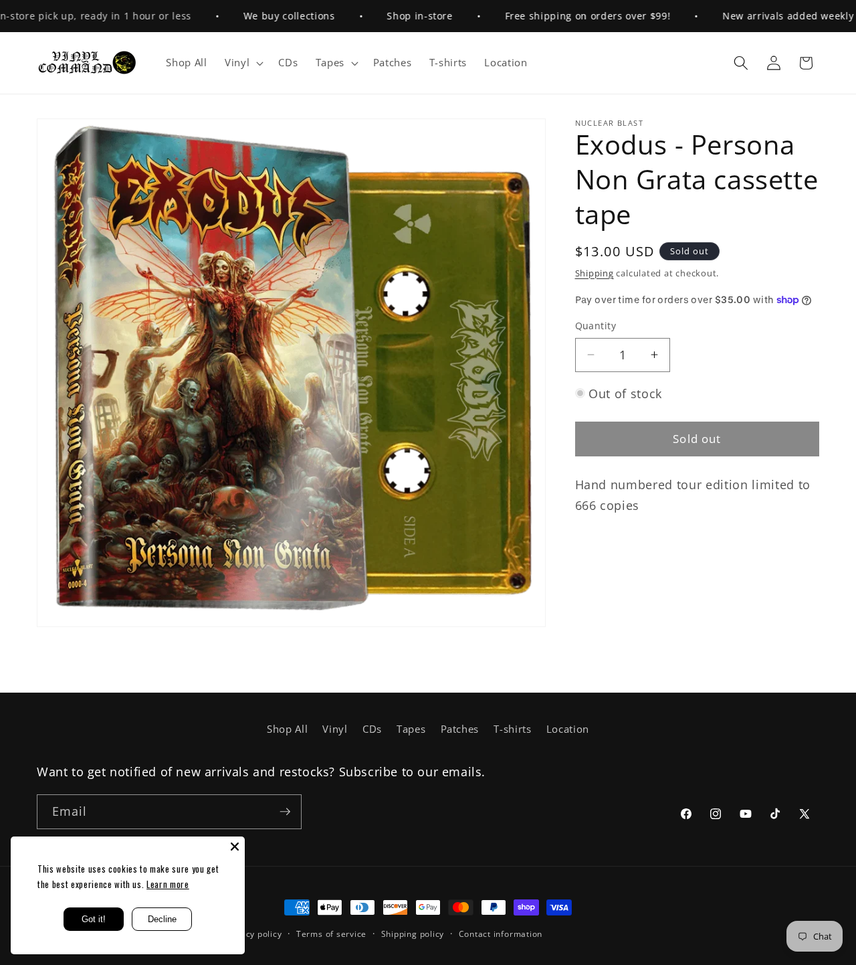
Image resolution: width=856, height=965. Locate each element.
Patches (460, 729)
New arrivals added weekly (770, 15)
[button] (243, 63)
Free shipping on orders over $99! (570, 15)
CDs (372, 729)
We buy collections (271, 15)
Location (567, 729)
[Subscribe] (285, 811)
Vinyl (334, 729)
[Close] (234, 846)
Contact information (501, 934)
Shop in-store (401, 15)
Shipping (594, 273)
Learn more (167, 884)
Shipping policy (413, 934)
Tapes (411, 729)
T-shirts (512, 729)
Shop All (287, 729)
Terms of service (331, 934)
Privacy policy (253, 934)
